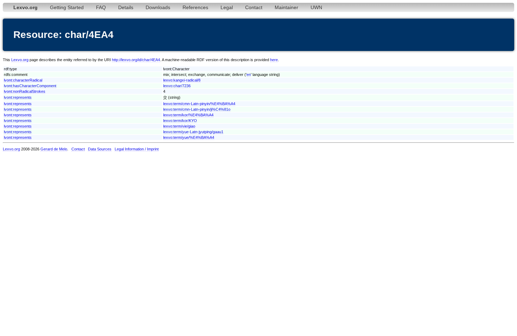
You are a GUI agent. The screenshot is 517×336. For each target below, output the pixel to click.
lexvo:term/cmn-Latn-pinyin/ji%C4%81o (196, 109)
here (274, 60)
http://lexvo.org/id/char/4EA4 (136, 60)
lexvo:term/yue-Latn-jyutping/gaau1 (193, 132)
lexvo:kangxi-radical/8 (181, 80)
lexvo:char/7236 (177, 86)
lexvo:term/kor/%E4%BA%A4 (188, 115)
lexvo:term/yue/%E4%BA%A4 (188, 137)
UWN (316, 7)
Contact (253, 7)
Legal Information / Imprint (137, 149)
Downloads (158, 7)
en (249, 74)
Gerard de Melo (53, 149)
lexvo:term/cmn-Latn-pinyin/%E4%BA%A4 (199, 104)
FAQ (101, 7)
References (195, 7)
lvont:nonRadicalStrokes (24, 91)
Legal (227, 7)
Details (125, 7)
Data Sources (99, 149)
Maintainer (286, 7)
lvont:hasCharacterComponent (30, 86)
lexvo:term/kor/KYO (180, 120)
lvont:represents (18, 97)
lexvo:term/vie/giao (179, 126)
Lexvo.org (19, 60)
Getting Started (67, 7)
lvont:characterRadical (23, 80)
